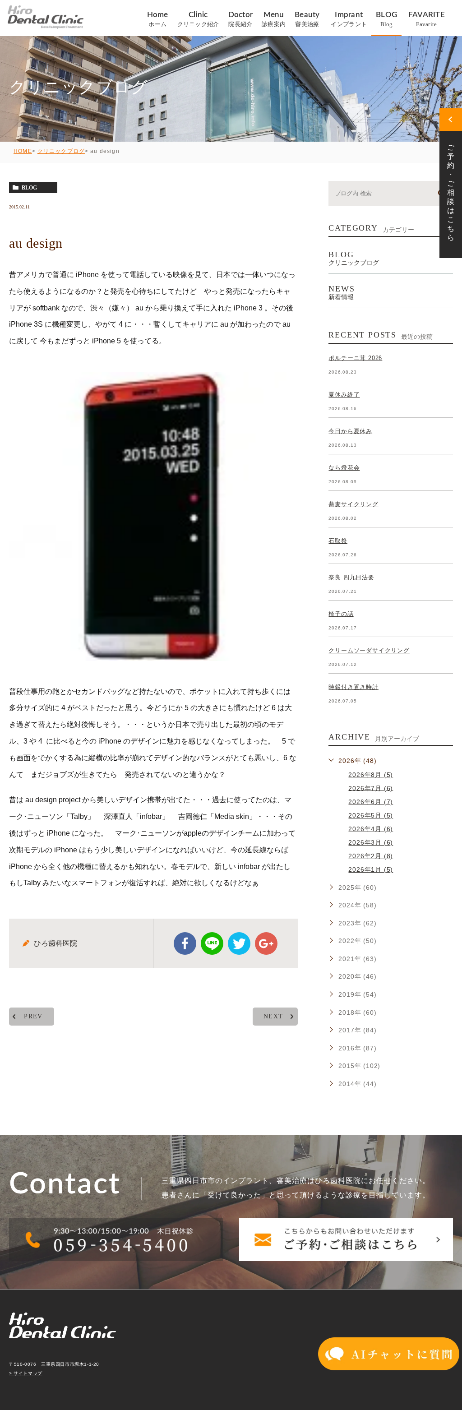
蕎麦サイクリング (353, 504)
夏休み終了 (344, 394)
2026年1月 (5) (370, 869)
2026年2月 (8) (370, 856)
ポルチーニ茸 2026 (355, 358)
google (266, 943)
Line (212, 943)
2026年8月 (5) (370, 774)
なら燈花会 (344, 467)
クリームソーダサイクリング (368, 650)
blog (29, 188)
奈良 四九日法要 (351, 577)
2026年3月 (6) (370, 842)
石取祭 (337, 540)
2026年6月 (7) (370, 801)
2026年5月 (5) (370, 815)
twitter (239, 943)
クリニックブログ (61, 151)
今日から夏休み (350, 431)
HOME (23, 151)
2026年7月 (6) (370, 787)
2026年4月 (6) (370, 828)
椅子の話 (340, 613)
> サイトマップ (25, 1373)
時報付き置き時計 (353, 687)
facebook (185, 943)
